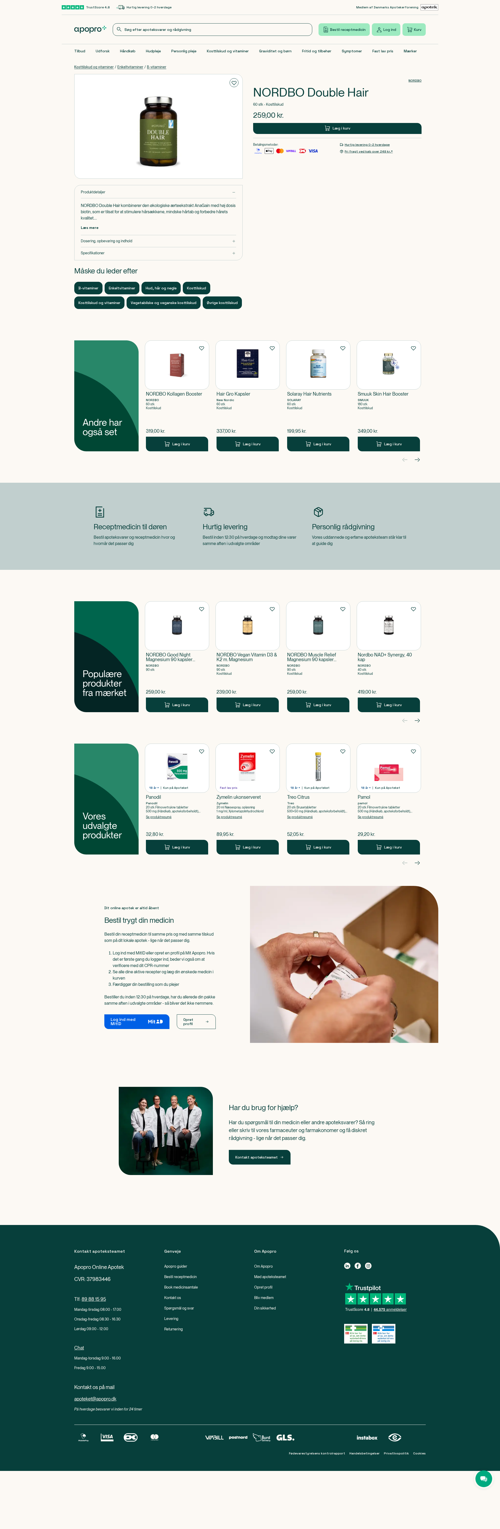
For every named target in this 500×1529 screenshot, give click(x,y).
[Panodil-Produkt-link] (177, 799)
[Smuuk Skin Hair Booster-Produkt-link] (389, 395)
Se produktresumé (159, 817)
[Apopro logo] (90, 29)
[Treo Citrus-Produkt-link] (318, 799)
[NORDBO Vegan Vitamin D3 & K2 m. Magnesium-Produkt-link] (247, 656)
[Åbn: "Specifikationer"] (158, 253)
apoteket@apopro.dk (95, 1399)
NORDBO (415, 80)
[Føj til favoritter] (234, 82)
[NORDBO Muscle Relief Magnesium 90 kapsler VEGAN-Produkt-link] (318, 656)
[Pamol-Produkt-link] (389, 799)
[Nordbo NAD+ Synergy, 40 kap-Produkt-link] (389, 656)
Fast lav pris (382, 51)
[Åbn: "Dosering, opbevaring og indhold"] (158, 241)
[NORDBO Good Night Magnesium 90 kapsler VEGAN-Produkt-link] (177, 656)
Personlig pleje (183, 51)
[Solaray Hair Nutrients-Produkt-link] (318, 395)
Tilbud (79, 51)
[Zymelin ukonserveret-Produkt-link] (247, 799)
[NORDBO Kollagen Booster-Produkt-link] (177, 395)
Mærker (410, 51)
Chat (79, 1348)
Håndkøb (127, 51)
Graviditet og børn (275, 51)
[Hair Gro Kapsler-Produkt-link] (247, 395)
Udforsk (103, 51)
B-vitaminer (156, 67)
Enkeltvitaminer (130, 67)
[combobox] (212, 29)
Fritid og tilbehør (316, 51)
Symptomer (352, 51)
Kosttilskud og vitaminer (228, 51)
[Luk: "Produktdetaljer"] (158, 192)
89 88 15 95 (94, 1299)
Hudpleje (153, 51)
